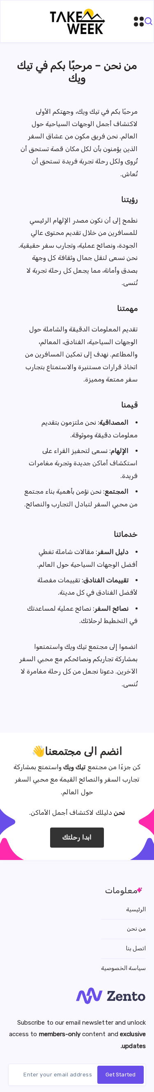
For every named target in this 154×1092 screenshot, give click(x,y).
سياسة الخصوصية (123, 968)
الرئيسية (136, 909)
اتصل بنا (136, 948)
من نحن (136, 928)
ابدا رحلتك (76, 837)
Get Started (121, 1074)
